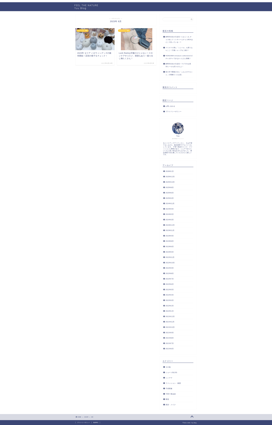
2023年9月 (170, 236)
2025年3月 (170, 198)
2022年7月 (170, 279)
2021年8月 (170, 338)
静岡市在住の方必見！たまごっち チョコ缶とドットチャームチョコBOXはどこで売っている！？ (179, 39)
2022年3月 (170, 300)
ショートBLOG (171, 372)
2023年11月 (170, 230)
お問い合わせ (170, 106)
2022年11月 (170, 257)
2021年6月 (170, 349)
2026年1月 (170, 171)
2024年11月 (170, 203)
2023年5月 (170, 252)
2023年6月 (170, 246)
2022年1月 (170, 311)
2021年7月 (170, 343)
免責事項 (95, 422)
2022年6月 (170, 284)
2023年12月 (170, 225)
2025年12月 (170, 176)
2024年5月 (170, 214)
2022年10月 (170, 263)
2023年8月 (170, 241)
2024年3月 (170, 220)
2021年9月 (170, 332)
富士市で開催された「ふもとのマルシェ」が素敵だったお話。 (179, 73)
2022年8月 (170, 273)
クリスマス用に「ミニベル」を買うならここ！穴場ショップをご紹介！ (179, 49)
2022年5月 (170, 289)
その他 (168, 367)
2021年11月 (170, 322)
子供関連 (169, 388)
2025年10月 (170, 182)
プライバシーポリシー (173, 111)
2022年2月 (170, 306)
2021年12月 (170, 316)
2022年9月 (170, 268)
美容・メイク (171, 405)
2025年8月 (170, 187)
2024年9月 (170, 209)
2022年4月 (170, 295)
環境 (167, 399)
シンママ (169, 378)
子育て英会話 (171, 394)
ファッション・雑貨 (173, 383)
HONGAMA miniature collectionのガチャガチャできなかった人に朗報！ (179, 57)
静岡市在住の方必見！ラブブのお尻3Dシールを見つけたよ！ (178, 65)
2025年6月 (170, 193)
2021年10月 (170, 327)
